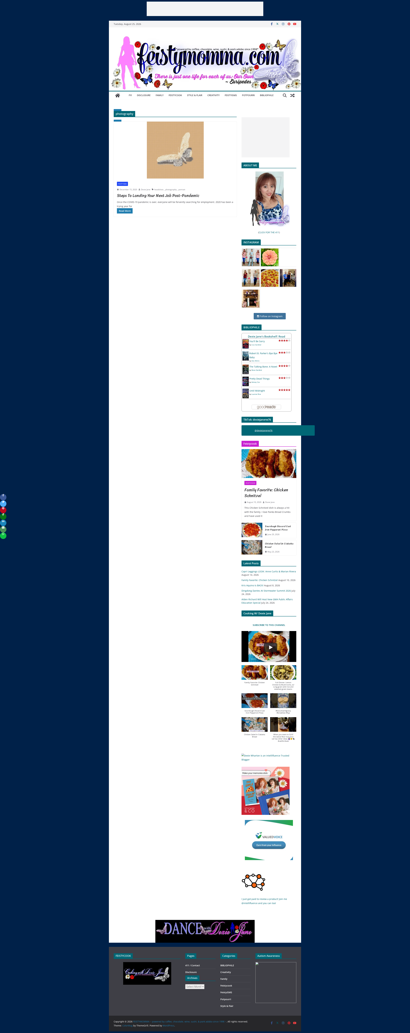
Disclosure (144, 95)
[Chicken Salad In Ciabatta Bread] (252, 547)
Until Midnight (257, 390)
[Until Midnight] (245, 390)
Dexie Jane (145, 189)
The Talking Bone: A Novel (263, 366)
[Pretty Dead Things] (245, 378)
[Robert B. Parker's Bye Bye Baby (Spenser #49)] (245, 353)
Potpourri (248, 95)
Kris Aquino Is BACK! (252, 585)
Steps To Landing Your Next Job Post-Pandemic (158, 195)
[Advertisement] (205, 9)
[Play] (270, 647)
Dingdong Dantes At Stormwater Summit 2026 (266, 590)
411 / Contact (192, 965)
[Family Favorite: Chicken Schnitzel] (269, 463)
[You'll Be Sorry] (245, 341)
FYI (130, 95)
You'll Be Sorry (257, 341)
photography (171, 189)
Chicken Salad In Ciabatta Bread (279, 545)
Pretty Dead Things (259, 378)
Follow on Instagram (271, 316)
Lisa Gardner (256, 345)
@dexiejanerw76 (263, 430)
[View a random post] (292, 95)
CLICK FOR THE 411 (269, 232)
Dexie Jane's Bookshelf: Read (266, 336)
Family (160, 95)
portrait (181, 189)
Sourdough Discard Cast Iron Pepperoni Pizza (278, 528)
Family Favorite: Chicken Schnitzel (266, 493)
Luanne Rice (256, 394)
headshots (159, 189)
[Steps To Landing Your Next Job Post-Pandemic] (175, 150)
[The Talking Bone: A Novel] (245, 366)
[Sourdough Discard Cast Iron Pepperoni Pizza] (252, 530)
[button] (254, 677)
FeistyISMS (231, 95)
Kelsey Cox (256, 382)
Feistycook (175, 95)
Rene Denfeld (257, 370)
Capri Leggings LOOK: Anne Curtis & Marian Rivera (269, 571)
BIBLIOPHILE (267, 95)
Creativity (213, 95)
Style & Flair (194, 95)
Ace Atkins (255, 361)
